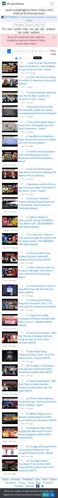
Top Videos (19, 25)
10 (40, 51)
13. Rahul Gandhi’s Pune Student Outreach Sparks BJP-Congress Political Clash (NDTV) (34, 256)
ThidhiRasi (28, 479)
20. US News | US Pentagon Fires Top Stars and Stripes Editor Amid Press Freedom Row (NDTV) (36, 369)
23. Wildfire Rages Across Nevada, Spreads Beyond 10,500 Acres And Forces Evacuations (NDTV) (37, 417)
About (5, 479)
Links (37, 479)
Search (29, 25)
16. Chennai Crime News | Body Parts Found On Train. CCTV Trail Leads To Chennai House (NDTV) (37, 303)
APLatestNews (15, 4)
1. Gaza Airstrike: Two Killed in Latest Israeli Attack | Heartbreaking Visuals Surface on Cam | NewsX (37, 66)
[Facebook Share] (16, 58)
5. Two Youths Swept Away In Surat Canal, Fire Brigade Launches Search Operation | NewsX (36, 125)
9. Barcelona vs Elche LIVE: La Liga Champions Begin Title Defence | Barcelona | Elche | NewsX (37, 187)
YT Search (48, 482)
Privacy (22, 482)
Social (31, 482)
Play (37, 25)
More (45, 495)
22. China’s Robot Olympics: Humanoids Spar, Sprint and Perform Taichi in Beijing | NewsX (37, 401)
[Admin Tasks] (42, 485)
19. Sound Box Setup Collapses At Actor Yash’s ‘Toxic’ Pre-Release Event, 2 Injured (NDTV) (36, 354)
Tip (42, 25)
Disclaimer (11, 482)
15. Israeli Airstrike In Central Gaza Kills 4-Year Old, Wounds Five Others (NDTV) (36, 289)
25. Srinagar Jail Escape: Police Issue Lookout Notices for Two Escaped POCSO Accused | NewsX (37, 450)
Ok (52, 495)
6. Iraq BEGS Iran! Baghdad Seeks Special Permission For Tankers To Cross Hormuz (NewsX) (37, 139)
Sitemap (29, 485)
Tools (44, 479)
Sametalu (15, 479)
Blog (38, 482)
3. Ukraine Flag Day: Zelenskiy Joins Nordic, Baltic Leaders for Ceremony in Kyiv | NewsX (37, 95)
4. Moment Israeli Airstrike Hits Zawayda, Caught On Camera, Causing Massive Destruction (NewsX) (37, 110)
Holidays (19, 485)
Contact (53, 479)
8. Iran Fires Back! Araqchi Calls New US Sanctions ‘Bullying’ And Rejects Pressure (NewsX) (37, 172)
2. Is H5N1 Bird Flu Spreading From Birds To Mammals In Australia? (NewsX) (37, 80)
